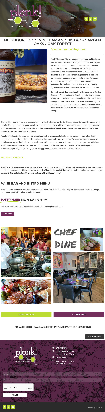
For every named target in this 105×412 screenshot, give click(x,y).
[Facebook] (86, 19)
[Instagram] (90, 19)
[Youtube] (95, 19)
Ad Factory (98, 408)
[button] (72, 18)
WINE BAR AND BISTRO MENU (25, 183)
